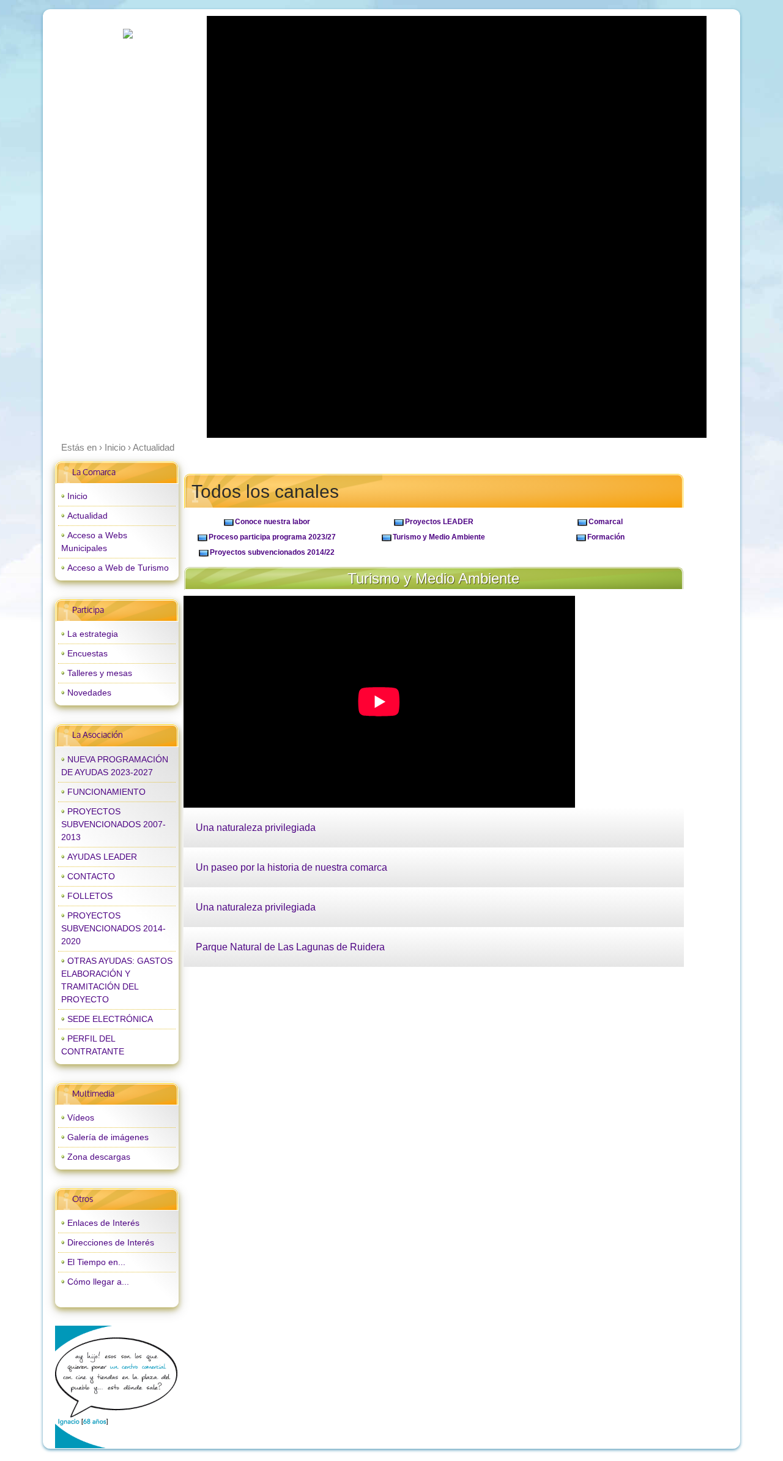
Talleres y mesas (99, 673)
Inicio (77, 496)
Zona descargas (98, 1157)
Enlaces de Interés (103, 1223)
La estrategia (92, 634)
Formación (606, 537)
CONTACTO (91, 876)
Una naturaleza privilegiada (256, 827)
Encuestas (87, 653)
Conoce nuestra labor (272, 521)
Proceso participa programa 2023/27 (272, 537)
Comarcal (605, 521)
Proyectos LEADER (439, 521)
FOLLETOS (90, 896)
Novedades (89, 692)
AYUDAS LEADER (102, 857)
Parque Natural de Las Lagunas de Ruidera (290, 947)
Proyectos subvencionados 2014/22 (272, 552)
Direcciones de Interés (110, 1242)
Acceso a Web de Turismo (118, 568)
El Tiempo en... (96, 1262)
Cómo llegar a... (98, 1281)
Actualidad (87, 515)
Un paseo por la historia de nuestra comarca (291, 867)
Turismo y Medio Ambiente (439, 537)
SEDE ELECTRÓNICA (110, 1019)
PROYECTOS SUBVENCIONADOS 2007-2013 (113, 824)
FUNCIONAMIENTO (106, 792)
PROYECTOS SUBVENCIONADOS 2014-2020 (113, 928)
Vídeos (80, 1117)
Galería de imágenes (108, 1137)
